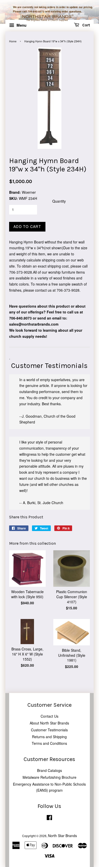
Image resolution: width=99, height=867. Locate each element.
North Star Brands (62, 835)
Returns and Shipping (49, 736)
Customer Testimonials (49, 729)
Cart (85, 25)
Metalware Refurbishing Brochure (49, 777)
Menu (20, 25)
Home (12, 41)
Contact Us (49, 716)
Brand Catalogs (49, 770)
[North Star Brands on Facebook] (49, 818)
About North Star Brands (49, 723)
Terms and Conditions (49, 743)
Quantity (59, 201)
